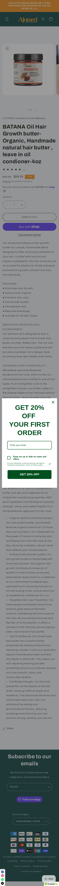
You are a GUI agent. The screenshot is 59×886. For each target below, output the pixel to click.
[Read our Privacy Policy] (50, 464)
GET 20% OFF (29, 474)
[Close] (53, 402)
